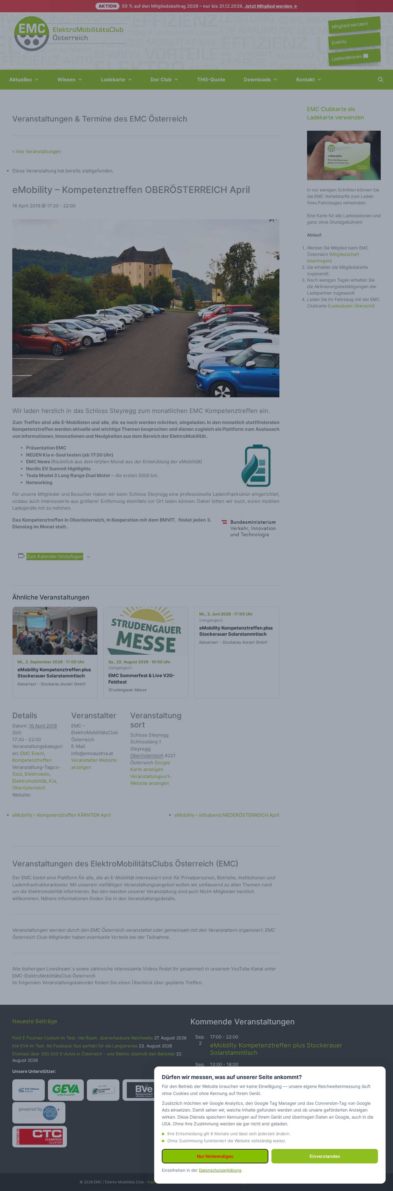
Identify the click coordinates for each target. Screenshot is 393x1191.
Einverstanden (324, 1156)
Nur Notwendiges (215, 1156)
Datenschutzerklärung (220, 1170)
